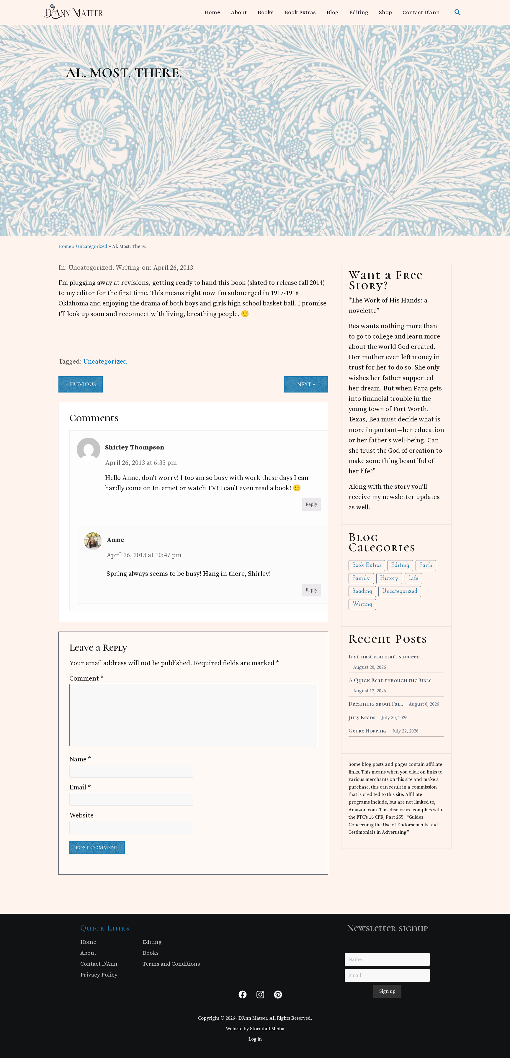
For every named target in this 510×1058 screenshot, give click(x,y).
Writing (127, 268)
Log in (255, 1039)
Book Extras (366, 565)
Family (361, 578)
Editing (400, 565)
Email (80, 787)
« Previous (81, 384)
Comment (86, 678)
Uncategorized (90, 268)
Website (81, 815)
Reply (311, 504)
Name (80, 759)
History (389, 578)
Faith (425, 565)
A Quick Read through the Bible (390, 680)
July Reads (362, 717)
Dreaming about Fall (376, 703)
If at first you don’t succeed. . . (387, 656)
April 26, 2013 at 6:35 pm (141, 463)
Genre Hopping (367, 730)
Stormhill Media (267, 1029)
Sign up (387, 991)
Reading (362, 591)
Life (413, 578)
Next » (306, 384)
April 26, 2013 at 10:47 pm (144, 555)
